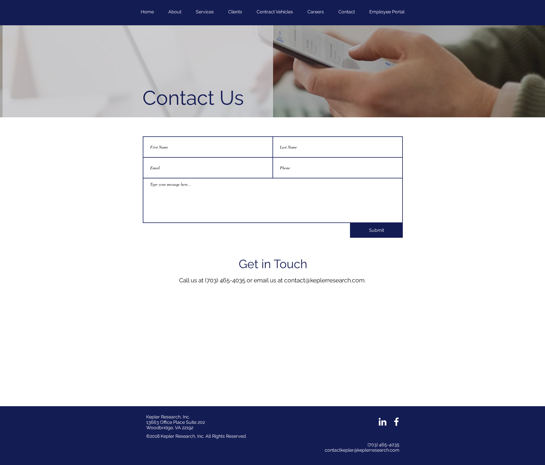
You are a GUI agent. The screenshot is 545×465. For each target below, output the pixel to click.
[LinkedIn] (382, 421)
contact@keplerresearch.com (324, 280)
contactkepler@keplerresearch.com (362, 450)
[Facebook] (396, 421)
